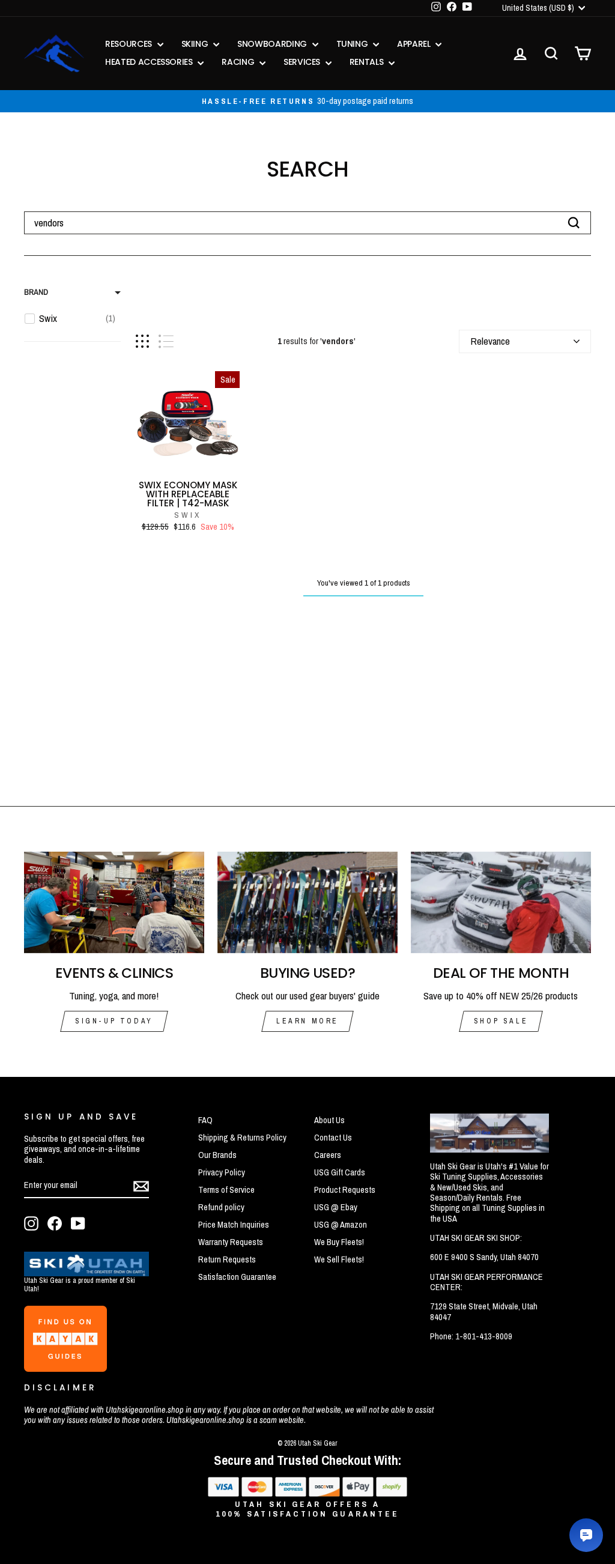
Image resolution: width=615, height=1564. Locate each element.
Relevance (490, 341)
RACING (239, 62)
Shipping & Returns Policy (242, 1138)
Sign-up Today (114, 1021)
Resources (129, 44)
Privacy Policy (221, 1172)
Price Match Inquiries (233, 1225)
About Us (329, 1120)
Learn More (307, 1021)
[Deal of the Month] (501, 902)
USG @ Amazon (340, 1225)
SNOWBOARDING (273, 44)
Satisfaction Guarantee (237, 1277)
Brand (36, 292)
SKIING (196, 44)
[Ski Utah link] (86, 1272)
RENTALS (368, 62)
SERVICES (303, 62)
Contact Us (333, 1138)
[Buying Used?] (307, 902)
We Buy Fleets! (339, 1242)
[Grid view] (142, 341)
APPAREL (414, 44)
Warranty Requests (230, 1242)
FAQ (205, 1120)
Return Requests (227, 1259)
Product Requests (344, 1190)
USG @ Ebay (335, 1207)
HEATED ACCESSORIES (150, 62)
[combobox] (307, 222)
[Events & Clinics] (114, 902)
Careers (327, 1155)
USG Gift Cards (339, 1172)
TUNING (353, 44)
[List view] (166, 341)
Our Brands (217, 1155)
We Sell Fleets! (339, 1259)
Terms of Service (226, 1190)
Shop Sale (501, 1021)
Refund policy (221, 1207)
